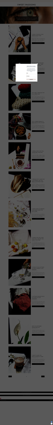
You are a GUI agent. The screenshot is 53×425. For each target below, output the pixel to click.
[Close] (37, 63)
